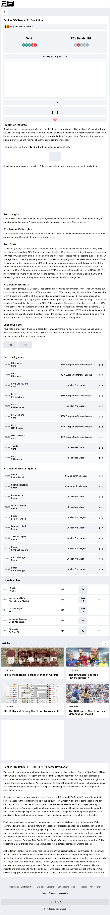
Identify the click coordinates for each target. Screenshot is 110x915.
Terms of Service (49, 893)
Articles (74, 887)
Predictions (14, 887)
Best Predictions (28, 887)
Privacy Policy (95, 887)
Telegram (83, 887)
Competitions (63, 887)
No (25, 345)
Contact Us (63, 893)
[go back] (4, 12)
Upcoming (51, 887)
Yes (10, 345)
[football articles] (105, 643)
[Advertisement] (55, 79)
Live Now (40, 887)
